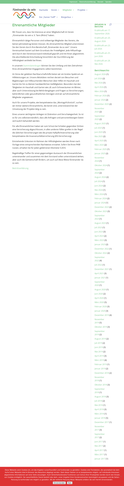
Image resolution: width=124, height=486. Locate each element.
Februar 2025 (101, 149)
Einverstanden (59, 483)
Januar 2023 (100, 244)
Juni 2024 (99, 185)
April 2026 (99, 87)
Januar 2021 (100, 277)
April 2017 (99, 450)
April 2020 (99, 298)
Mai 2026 (99, 82)
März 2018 (99, 413)
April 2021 (99, 273)
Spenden (108, 2)
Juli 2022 (98, 264)
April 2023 (99, 236)
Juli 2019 (98, 343)
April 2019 (99, 356)
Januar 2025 (100, 153)
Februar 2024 (101, 198)
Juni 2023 (99, 231)
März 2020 (99, 302)
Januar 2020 (100, 311)
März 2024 (99, 194)
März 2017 (99, 454)
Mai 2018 (99, 405)
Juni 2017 (99, 441)
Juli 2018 (98, 401)
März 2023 (99, 240)
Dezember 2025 (102, 104)
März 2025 (99, 144)
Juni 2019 (99, 347)
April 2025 (99, 140)
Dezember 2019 (102, 315)
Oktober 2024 (101, 165)
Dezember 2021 (102, 269)
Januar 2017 (100, 458)
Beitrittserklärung (20, 168)
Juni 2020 (99, 293)
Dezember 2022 (102, 248)
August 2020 (100, 289)
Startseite (43, 10)
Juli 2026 (98, 78)
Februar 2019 (101, 364)
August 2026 (100, 74)
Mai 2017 (99, 446)
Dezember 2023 (102, 207)
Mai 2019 (99, 351)
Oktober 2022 (101, 253)
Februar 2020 (101, 306)
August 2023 (100, 223)
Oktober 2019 (101, 327)
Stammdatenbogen (32, 65)
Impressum (73, 2)
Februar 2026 (101, 95)
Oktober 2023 (101, 211)
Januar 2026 (100, 99)
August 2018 (100, 396)
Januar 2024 (100, 202)
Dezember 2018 (102, 373)
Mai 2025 (99, 136)
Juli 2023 (98, 227)
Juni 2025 (99, 132)
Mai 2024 (99, 190)
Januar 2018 (100, 418)
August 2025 (100, 123)
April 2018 (99, 409)
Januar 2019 (100, 368)
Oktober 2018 (101, 384)
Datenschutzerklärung (87, 2)
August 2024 (100, 177)
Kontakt (100, 2)
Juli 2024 (98, 181)
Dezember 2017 (102, 422)
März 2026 (99, 91)
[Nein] (121, 476)
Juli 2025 (98, 128)
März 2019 (99, 360)
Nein (69, 483)
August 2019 (100, 338)
